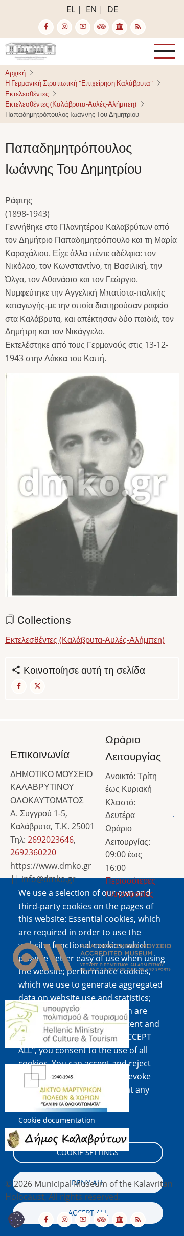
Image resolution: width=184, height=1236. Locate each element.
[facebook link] (46, 27)
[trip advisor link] (101, 27)
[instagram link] (64, 27)
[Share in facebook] (19, 686)
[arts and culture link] (119, 27)
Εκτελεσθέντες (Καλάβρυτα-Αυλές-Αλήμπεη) (70, 104)
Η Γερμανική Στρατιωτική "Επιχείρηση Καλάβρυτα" (79, 83)
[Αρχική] (30, 50)
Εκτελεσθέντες (27, 93)
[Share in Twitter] (37, 686)
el (70, 9)
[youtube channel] (82, 27)
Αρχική (15, 72)
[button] (92, 488)
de (112, 9)
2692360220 (33, 852)
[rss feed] (138, 27)
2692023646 (51, 839)
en (91, 9)
